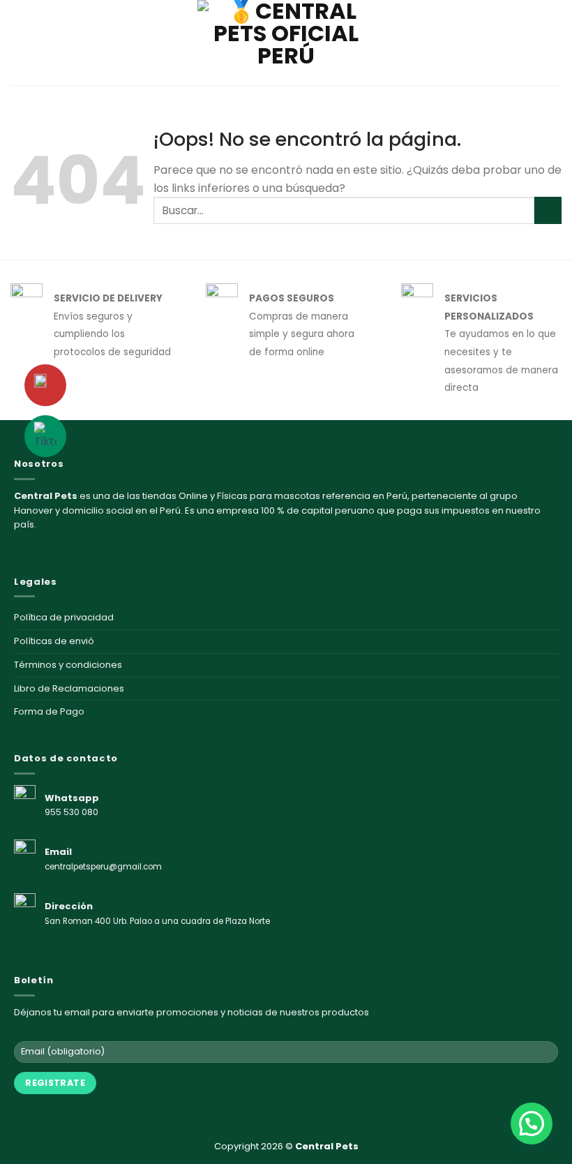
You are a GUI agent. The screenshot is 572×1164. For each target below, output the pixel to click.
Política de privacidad (64, 617)
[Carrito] (555, 42)
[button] (531, 1123)
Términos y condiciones (68, 664)
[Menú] (18, 42)
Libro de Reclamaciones (69, 688)
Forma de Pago (49, 711)
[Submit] (548, 210)
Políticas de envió (54, 641)
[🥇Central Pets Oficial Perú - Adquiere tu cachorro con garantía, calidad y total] (286, 42)
